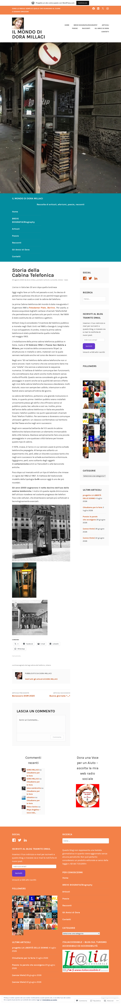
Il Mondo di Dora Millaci (28, 34)
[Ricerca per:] (94, 299)
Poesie (75, 28)
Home (67, 25)
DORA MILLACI (31, 280)
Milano (48, 665)
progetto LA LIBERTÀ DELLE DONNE (30, 947)
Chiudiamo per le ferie (92, 507)
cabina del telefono (37, 665)
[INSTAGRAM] (107, 8)
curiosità (53, 280)
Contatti (105, 32)
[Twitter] (90, 278)
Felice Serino (32, 807)
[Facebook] (85, 278)
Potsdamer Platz (37, 307)
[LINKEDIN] (98, 8)
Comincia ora (82, 3)
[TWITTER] (102, 8)
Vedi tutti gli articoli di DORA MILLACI (41, 679)
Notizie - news (63, 280)
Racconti (86, 28)
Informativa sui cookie (49, 1000)
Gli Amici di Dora (102, 28)
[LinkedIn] (96, 278)
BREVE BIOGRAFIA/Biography (85, 25)
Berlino (51, 307)
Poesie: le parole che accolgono (28, 965)
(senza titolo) (89, 529)
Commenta (57, 737)
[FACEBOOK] (93, 8)
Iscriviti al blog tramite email (31, 849)
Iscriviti (89, 346)
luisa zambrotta (34, 788)
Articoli (105, 25)
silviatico (31, 797)
